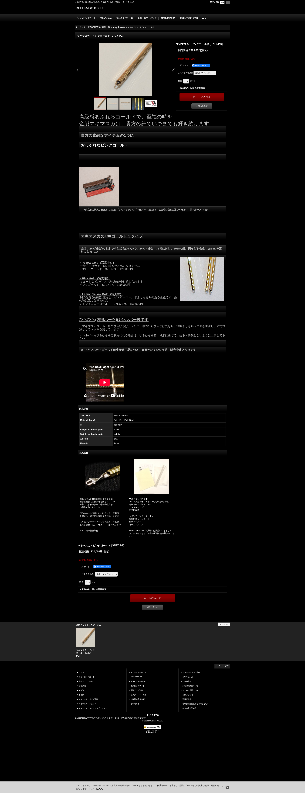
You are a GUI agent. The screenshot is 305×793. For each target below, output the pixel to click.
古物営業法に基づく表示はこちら (196, 704)
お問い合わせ (202, 106)
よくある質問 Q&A (190, 690)
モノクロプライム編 (138, 695)
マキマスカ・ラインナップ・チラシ (93, 708)
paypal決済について (190, 686)
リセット (225, 624)
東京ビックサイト (138, 686)
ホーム (81, 672)
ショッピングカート (87, 677)
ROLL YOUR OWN (138, 681)
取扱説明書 (187, 699)
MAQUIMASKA (136, 677)
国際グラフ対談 (137, 690)
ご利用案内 (187, 681)
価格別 (81, 695)
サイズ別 (82, 686)
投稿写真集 (135, 704)
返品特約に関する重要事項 (192, 88)
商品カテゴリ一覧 (86, 681)
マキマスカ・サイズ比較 (88, 699)
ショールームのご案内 (191, 672)
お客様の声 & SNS (138, 699)
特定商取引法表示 (190, 708)
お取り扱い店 (188, 677)
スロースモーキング (138, 672)
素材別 (81, 690)
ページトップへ (224, 666)
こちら (100, 789)
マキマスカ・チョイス (87, 704)
